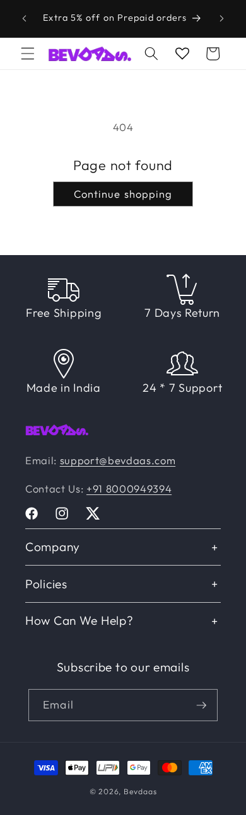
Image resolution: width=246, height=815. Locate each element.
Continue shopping (123, 193)
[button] (28, 53)
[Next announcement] (222, 18)
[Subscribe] (201, 705)
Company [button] (52, 546)
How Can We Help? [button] (79, 620)
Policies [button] (46, 583)
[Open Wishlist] (182, 53)
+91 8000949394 (129, 488)
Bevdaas (140, 791)
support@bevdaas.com (118, 460)
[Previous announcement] (24, 18)
